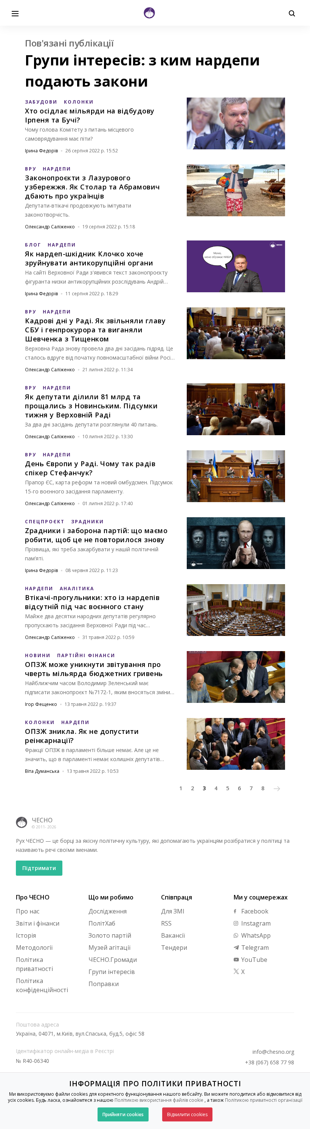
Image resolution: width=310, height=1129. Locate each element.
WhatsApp (255, 935)
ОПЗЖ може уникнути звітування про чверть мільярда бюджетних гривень (94, 669)
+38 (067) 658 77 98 (269, 1062)
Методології (34, 947)
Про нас (27, 911)
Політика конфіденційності (42, 985)
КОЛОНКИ (79, 102)
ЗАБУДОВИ (41, 102)
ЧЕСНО (42, 820)
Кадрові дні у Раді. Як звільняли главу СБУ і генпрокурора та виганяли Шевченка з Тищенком (95, 329)
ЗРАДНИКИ (87, 521)
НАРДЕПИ (57, 169)
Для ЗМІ (172, 911)
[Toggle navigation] (15, 13)
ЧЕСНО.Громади (112, 959)
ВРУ (30, 169)
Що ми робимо (110, 897)
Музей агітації (109, 947)
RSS (166, 923)
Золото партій (109, 935)
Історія (26, 935)
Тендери (174, 947)
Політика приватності (34, 964)
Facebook (254, 911)
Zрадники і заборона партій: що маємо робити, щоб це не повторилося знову (96, 535)
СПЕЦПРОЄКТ (45, 521)
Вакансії (173, 935)
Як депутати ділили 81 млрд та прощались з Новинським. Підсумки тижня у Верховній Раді (91, 405)
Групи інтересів (111, 972)
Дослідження (107, 911)
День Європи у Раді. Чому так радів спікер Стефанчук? (90, 468)
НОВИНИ (38, 655)
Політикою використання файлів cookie (159, 1100)
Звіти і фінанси (37, 923)
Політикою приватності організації (263, 1100)
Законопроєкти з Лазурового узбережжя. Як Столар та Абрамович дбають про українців (92, 186)
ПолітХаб (101, 923)
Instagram (255, 923)
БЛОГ (33, 245)
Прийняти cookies (123, 1114)
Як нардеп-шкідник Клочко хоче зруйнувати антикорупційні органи (89, 258)
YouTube (253, 959)
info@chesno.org (273, 1051)
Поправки (103, 984)
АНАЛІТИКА (77, 588)
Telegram (254, 947)
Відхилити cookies (187, 1114)
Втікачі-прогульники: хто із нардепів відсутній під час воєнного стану (92, 602)
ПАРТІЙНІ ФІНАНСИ (86, 655)
